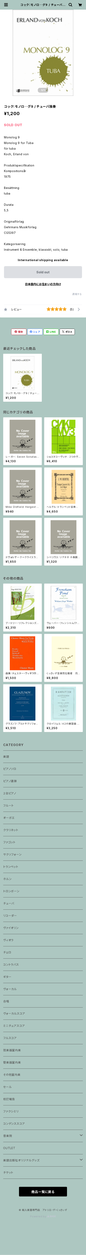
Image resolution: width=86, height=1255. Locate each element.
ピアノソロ (9, 768)
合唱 (6, 1001)
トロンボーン (11, 891)
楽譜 (6, 756)
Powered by (38, 1216)
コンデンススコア (14, 1123)
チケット (8, 1172)
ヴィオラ (8, 940)
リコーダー (10, 915)
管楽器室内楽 (12, 1062)
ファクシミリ (11, 1111)
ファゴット (9, 842)
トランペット (10, 866)
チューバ (8, 903)
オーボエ (9, 817)
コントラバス (11, 964)
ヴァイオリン (11, 928)
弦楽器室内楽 (12, 1050)
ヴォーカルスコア (14, 1013)
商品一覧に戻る (43, 1192)
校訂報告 (9, 1099)
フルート (8, 805)
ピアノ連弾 (10, 781)
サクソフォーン (12, 854)
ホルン (7, 879)
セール (7, 1087)
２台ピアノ (9, 793)
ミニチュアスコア (14, 1025)
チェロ (7, 952)
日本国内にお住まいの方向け (43, 284)
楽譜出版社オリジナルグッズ (21, 1160)
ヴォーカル (10, 989)
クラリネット (10, 830)
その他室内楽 (12, 1074)
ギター (7, 976)
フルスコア (10, 1038)
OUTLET (9, 1148)
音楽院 (7, 1135)
